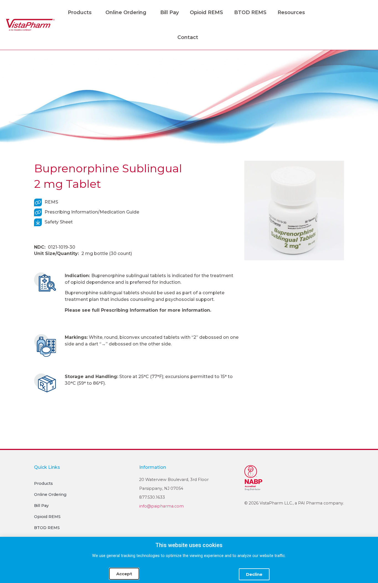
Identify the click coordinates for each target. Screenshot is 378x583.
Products (80, 12)
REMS (51, 202)
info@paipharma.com (161, 506)
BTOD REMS (250, 12)
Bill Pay (169, 12)
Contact (187, 37)
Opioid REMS (206, 12)
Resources (291, 12)
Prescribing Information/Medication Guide (92, 212)
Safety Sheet (59, 222)
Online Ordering (125, 12)
